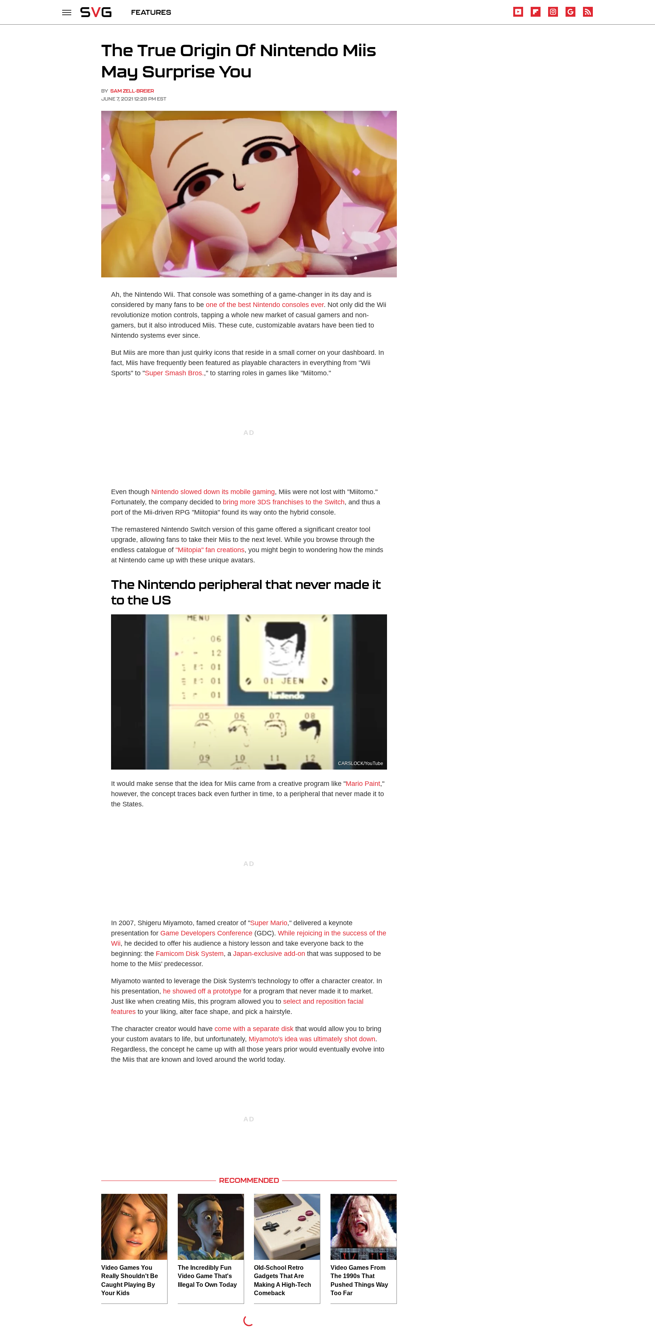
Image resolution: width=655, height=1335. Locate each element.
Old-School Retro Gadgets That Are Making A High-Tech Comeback (282, 1280)
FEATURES (151, 12)
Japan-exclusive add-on (269, 953)
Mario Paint (363, 783)
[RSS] (588, 15)
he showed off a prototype (202, 991)
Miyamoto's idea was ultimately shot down (312, 1039)
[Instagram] (553, 15)
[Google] (570, 15)
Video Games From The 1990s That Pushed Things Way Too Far (359, 1280)
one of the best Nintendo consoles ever (265, 305)
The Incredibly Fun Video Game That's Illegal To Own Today (207, 1276)
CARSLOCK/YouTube (360, 763)
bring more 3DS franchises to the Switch (284, 502)
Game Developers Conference (206, 933)
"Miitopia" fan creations (210, 550)
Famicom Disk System (189, 953)
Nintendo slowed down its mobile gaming (213, 492)
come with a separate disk (254, 1029)
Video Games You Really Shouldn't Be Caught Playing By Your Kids (129, 1280)
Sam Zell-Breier (132, 91)
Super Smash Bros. (174, 373)
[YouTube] (518, 15)
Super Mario (268, 923)
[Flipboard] (536, 15)
